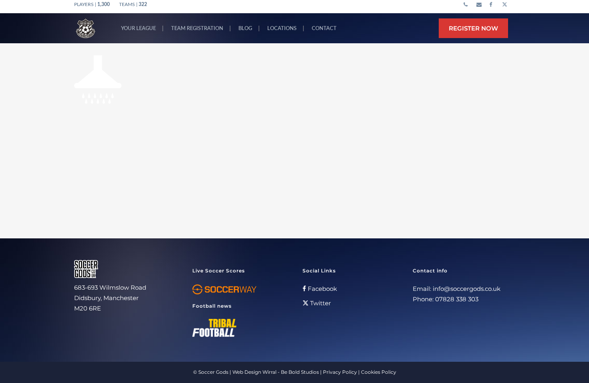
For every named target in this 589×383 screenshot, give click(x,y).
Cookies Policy (378, 372)
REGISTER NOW (473, 28)
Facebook (321, 288)
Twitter (320, 303)
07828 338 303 (456, 299)
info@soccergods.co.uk (466, 288)
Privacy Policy (340, 372)
